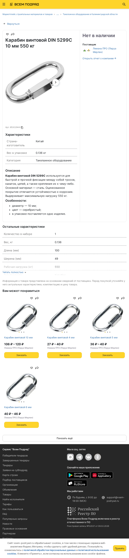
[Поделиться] (13, 34)
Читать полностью (13, 272)
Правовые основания (15, 528)
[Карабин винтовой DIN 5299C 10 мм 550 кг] (34, 82)
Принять (119, 548)
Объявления (10, 489)
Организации (10, 484)
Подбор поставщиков (15, 479)
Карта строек (10, 475)
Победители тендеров (15, 455)
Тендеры (8, 465)
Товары (7, 494)
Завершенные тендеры (16, 460)
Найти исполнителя (13, 499)
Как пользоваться (13, 509)
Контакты (8, 538)
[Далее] (55, 82)
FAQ (5, 513)
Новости (7, 523)
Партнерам (9, 533)
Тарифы (7, 504)
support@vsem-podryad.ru (115, 499)
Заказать (21, 355)
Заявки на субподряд (15, 470)
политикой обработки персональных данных (50, 550)
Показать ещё (65, 438)
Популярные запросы (15, 518)
